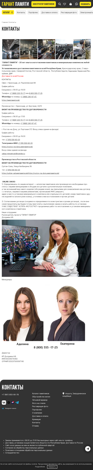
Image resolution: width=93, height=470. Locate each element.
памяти (15, 4)
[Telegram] (17, 402)
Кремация (36, 419)
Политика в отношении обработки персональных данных (28, 450)
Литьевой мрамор (39, 400)
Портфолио (33, 12)
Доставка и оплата (49, 12)
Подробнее (40, 467)
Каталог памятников (40, 393)
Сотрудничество (12, 453)
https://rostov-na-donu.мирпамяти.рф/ (17, 147)
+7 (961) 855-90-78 (10, 395)
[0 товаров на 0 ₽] (71, 4)
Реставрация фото (69, 12)
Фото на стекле (38, 403)
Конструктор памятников (43, 4)
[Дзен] (9, 402)
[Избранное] (64, 4)
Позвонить (85, 4)
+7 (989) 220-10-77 (17, 93)
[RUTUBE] (12, 402)
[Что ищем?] (59, 4)
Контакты (21, 12)
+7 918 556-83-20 (13, 140)
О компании (37, 413)
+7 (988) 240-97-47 (28, 97)
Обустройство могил (41, 397)
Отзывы (35, 426)
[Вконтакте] (4, 402)
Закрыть (52, 467)
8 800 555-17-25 (35, 93)
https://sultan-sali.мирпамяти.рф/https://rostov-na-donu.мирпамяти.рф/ (30, 173)
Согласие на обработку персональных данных (24, 448)
